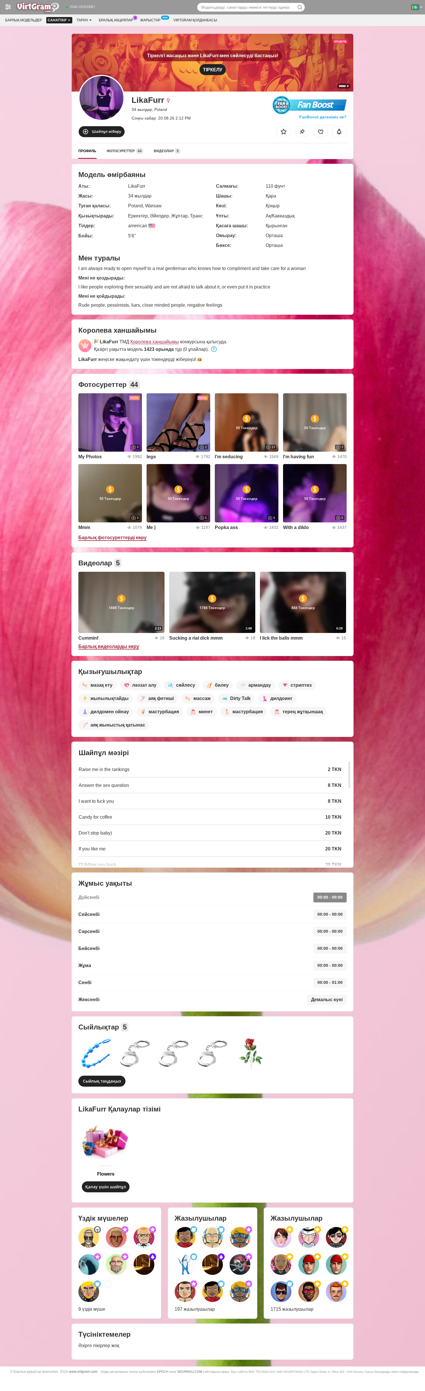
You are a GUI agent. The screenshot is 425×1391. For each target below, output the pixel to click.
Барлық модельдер (23, 20)
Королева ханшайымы (154, 341)
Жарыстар (150, 20)
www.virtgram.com (83, 1371)
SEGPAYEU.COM (189, 1371)
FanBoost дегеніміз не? (322, 117)
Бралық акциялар (116, 20)
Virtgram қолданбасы (195, 20)
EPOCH (162, 1371)
